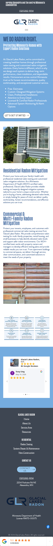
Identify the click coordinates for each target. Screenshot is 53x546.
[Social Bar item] (48, 526)
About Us (26, 423)
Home (26, 418)
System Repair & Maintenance (26, 448)
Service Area (26, 427)
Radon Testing (26, 444)
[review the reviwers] (41, 372)
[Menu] (26, 30)
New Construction (26, 452)
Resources (26, 431)
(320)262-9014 (26, 10)
